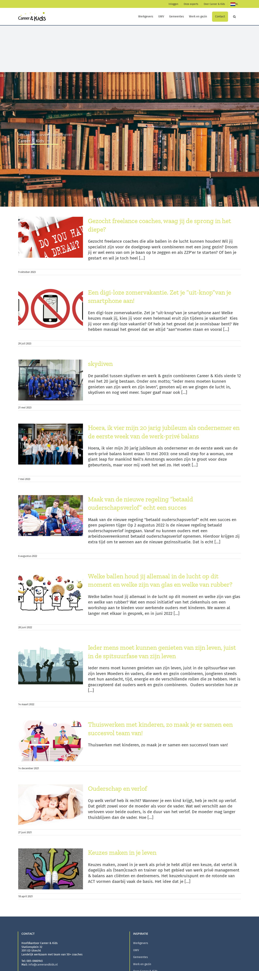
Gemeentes (140, 957)
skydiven (100, 363)
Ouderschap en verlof (117, 788)
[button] (234, 16)
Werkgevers (140, 943)
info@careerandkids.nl (43, 964)
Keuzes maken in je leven (122, 852)
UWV (136, 950)
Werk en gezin (142, 964)
